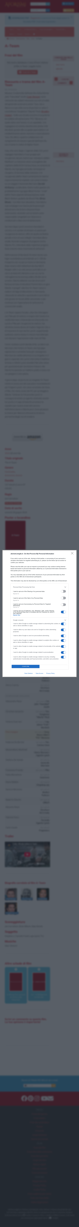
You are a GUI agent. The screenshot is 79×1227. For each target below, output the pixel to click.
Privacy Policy (50, 673)
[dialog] (39, 613)
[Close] (73, 554)
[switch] (63, 591)
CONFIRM (25, 666)
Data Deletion (28, 673)
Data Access (39, 673)
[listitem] (39, 587)
